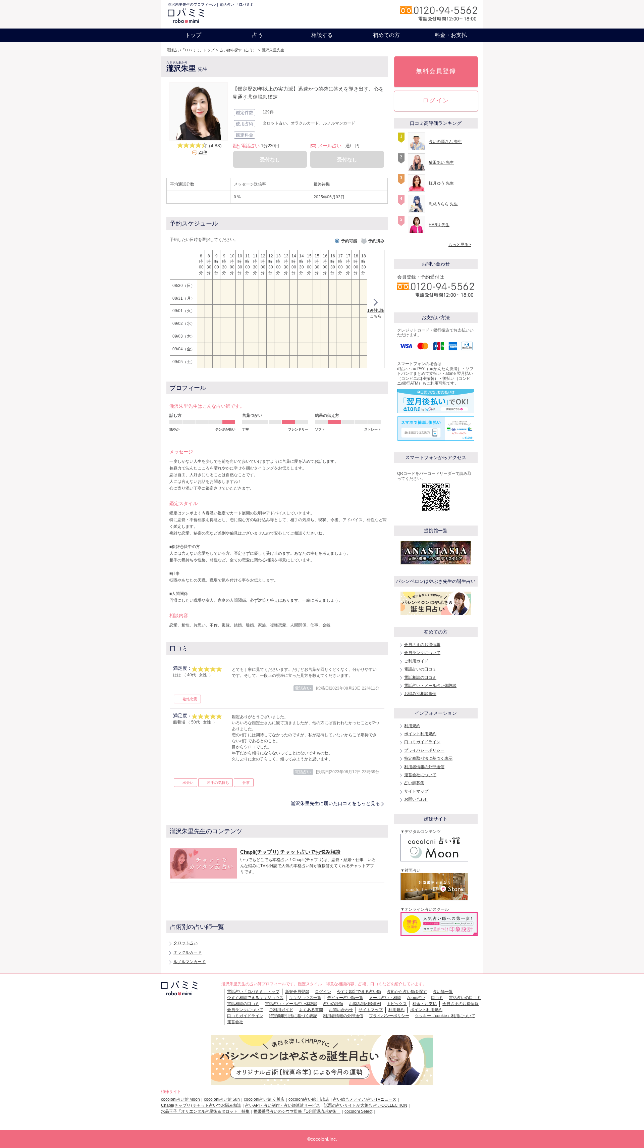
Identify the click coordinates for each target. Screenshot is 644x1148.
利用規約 (412, 725)
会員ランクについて (422, 652)
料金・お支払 (451, 35)
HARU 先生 (439, 224)
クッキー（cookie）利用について (445, 1015)
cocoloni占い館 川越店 (308, 1099)
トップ (193, 35)
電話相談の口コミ (420, 677)
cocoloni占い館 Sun (222, 1099)
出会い (188, 783)
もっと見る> (459, 244)
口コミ (437, 997)
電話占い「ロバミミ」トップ (190, 50)
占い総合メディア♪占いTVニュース (364, 1099)
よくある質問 (311, 1009)
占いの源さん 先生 (445, 141)
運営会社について (420, 774)
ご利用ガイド (416, 661)
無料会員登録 (436, 71)
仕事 (246, 783)
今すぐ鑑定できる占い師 (359, 991)
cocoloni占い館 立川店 (264, 1099)
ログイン (436, 100)
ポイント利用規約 (420, 734)
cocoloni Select (358, 1111)
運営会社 (235, 1021)
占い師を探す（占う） (238, 50)
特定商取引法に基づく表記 (293, 1015)
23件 (203, 152)
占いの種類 (333, 1003)
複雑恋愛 (189, 699)
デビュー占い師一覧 (345, 997)
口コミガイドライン (422, 742)
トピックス (397, 1003)
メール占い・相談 (385, 997)
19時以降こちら (375, 313)
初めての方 (386, 35)
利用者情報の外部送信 (424, 766)
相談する (322, 35)
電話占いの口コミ (420, 669)
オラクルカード (187, 952)
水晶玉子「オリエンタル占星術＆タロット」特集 (205, 1111)
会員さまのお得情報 (422, 644)
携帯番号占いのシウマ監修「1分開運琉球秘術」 (297, 1111)
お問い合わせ (416, 799)
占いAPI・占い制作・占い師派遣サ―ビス (282, 1105)
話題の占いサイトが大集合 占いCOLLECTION (365, 1105)
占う (257, 35)
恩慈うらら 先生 (443, 204)
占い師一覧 (443, 991)
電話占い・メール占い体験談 (430, 685)
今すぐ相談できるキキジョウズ (255, 997)
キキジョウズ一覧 (305, 997)
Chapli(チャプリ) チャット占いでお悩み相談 (201, 1105)
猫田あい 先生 (441, 162)
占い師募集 (414, 783)
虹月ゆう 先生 (441, 183)
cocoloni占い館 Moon (180, 1099)
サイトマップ (416, 791)
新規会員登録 (297, 991)
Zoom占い (416, 997)
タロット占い (185, 943)
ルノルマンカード (189, 961)
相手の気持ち (218, 783)
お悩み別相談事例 (420, 693)
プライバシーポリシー (424, 750)
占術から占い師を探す (407, 991)
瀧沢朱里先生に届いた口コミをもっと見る (335, 803)
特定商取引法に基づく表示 (428, 758)
